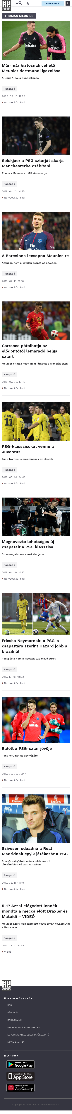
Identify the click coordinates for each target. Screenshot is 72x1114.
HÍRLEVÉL (12, 1012)
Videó (7, 951)
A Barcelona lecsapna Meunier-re (35, 255)
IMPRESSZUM (14, 1020)
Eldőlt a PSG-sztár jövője (27, 748)
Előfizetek (52, 3)
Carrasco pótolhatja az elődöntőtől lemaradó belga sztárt (29, 351)
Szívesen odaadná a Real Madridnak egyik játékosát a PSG (35, 851)
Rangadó (9, 88)
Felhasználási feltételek (23, 1027)
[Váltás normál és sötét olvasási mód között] (28, 3)
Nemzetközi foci (14, 102)
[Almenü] (19, 3)
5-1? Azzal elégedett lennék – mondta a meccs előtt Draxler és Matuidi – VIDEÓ (35, 911)
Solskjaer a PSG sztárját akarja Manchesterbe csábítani (33, 163)
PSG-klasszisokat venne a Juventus (28, 449)
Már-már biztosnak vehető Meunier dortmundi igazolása (31, 68)
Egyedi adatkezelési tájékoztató (28, 1034)
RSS (9, 1005)
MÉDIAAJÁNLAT (15, 1042)
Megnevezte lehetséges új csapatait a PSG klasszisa (28, 544)
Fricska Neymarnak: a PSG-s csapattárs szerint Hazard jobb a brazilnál (34, 646)
